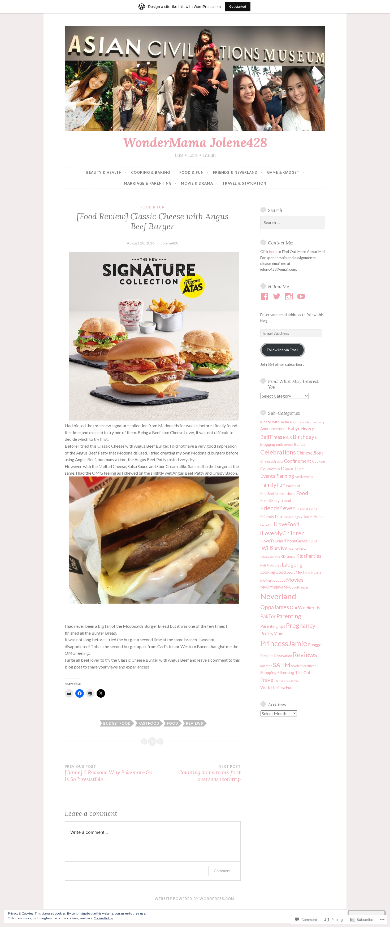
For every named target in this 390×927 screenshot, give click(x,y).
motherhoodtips (272, 580)
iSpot (313, 541)
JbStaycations (270, 557)
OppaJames (274, 607)
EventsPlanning (277, 476)
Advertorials (298, 422)
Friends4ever (277, 508)
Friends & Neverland (235, 172)
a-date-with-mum (274, 422)
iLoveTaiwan (271, 540)
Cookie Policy (103, 918)
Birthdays (305, 436)
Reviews (194, 723)
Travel (267, 680)
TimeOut (302, 672)
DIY (301, 469)
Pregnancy (300, 625)
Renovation (283, 656)
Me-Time (303, 572)
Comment (222, 870)
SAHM (281, 664)
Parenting (288, 616)
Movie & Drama (197, 183)
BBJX (287, 437)
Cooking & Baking (150, 172)
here (273, 251)
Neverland (278, 596)
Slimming (286, 672)
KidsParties (308, 556)
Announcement (273, 428)
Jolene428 (169, 243)
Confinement (297, 461)
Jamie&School (297, 549)
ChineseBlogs (310, 453)
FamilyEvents (304, 476)
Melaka (316, 572)
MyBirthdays (271, 587)
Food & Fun (191, 172)
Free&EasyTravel (275, 500)
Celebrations (278, 452)
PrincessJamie (283, 643)
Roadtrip (266, 665)
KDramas (288, 556)
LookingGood (273, 571)
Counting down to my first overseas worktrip (209, 773)
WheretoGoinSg (286, 680)
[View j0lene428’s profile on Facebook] (265, 296)
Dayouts (289, 468)
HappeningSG (292, 517)
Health (308, 517)
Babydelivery (301, 428)
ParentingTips (272, 626)
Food (172, 723)
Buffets (299, 444)
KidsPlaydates (270, 565)
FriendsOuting (306, 509)
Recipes (267, 655)
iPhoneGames (296, 541)
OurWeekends (305, 607)
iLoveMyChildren (282, 533)
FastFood (148, 723)
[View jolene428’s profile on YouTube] (302, 296)
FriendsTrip (271, 516)
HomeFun (266, 525)
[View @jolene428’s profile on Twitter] (277, 296)
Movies (295, 580)
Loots (291, 572)
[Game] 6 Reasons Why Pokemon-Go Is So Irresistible (108, 773)
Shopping (268, 672)
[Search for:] (293, 222)
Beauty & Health (104, 172)
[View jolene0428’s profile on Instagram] (290, 296)
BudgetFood (117, 723)
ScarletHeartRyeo (303, 665)
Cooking (318, 461)
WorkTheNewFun (276, 687)
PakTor (268, 616)
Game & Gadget (283, 172)
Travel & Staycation (244, 183)
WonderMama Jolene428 (195, 142)
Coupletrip (270, 468)
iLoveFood (287, 524)
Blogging (267, 444)
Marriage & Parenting (148, 183)
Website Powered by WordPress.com (195, 899)
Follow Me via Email (282, 349)
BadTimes (271, 437)
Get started (237, 6)
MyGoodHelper (296, 587)
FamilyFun (272, 484)
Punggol (315, 645)
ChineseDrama (271, 461)
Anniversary (315, 422)
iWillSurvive (274, 548)
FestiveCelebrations (277, 493)
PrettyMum (272, 633)
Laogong (292, 564)
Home (318, 516)
